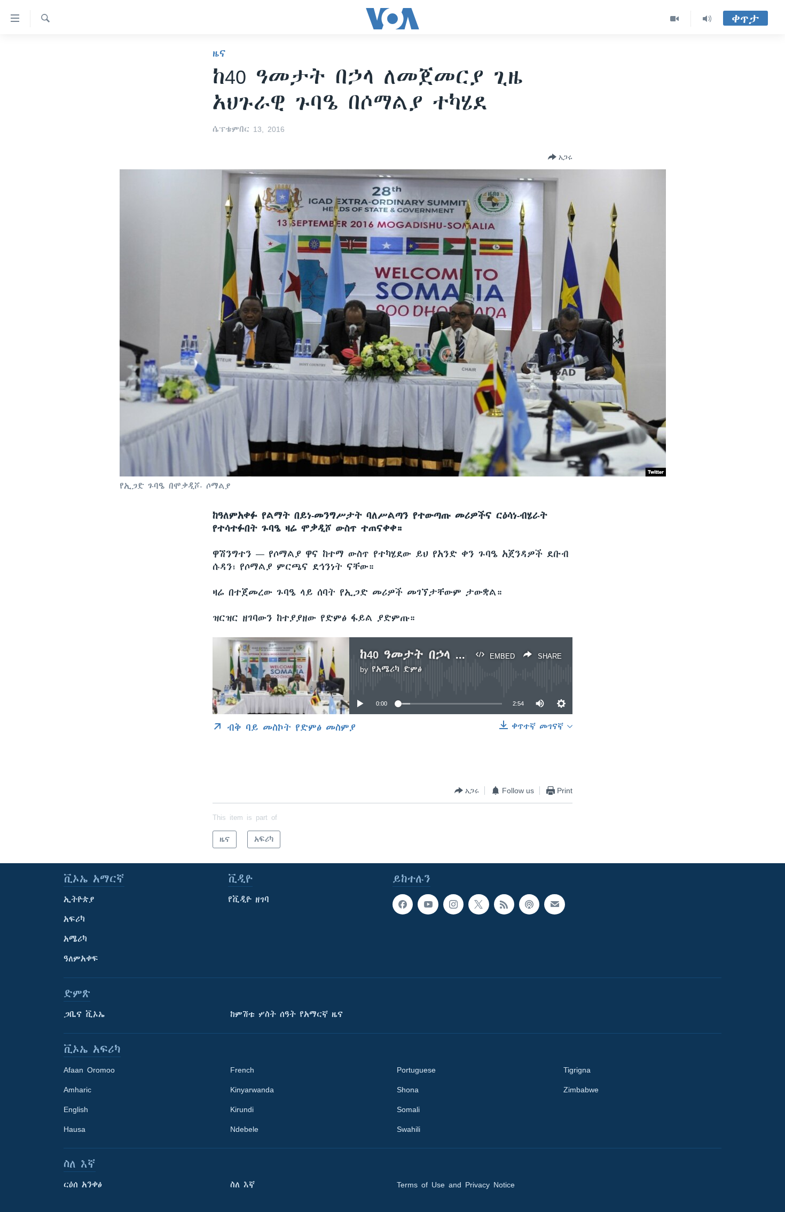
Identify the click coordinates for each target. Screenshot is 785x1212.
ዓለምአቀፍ (81, 959)
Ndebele (244, 1129)
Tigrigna (577, 1070)
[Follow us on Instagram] (453, 904)
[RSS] (504, 904)
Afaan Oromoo (89, 1070)
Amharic (77, 1089)
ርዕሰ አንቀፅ (83, 1185)
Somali (408, 1109)
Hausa (74, 1129)
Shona (408, 1089)
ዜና (219, 53)
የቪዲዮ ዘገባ (248, 899)
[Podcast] (529, 904)
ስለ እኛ (242, 1185)
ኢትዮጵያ (79, 899)
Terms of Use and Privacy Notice (456, 1185)
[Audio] (707, 19)
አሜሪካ (75, 939)
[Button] (560, 157)
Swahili (408, 1129)
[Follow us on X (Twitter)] (478, 904)
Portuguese (416, 1070)
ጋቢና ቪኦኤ (84, 1014)
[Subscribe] (554, 904)
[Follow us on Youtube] (428, 904)
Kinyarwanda (252, 1089)
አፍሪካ (74, 919)
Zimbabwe (581, 1089)
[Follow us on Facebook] (402, 904)
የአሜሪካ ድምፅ (397, 669)
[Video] (674, 19)
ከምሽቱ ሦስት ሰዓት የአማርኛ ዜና (286, 1014)
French (242, 1070)
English (76, 1109)
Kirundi (242, 1109)
